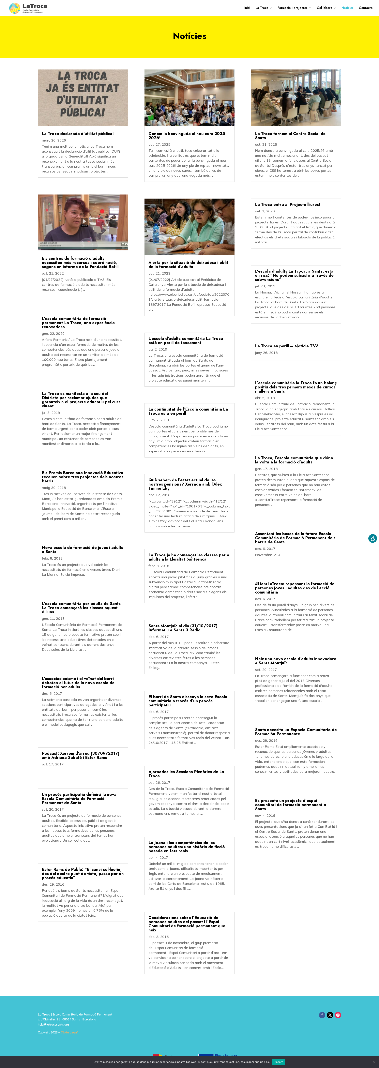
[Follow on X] (330, 1015)
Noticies (347, 8)
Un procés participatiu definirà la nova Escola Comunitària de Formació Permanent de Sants (79, 798)
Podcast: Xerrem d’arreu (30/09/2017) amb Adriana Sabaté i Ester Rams (80, 755)
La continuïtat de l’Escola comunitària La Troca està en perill (188, 411)
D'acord (278, 1061)
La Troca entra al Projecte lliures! (287, 204)
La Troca (261, 8)
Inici (247, 8)
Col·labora (324, 8)
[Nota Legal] (69, 1032)
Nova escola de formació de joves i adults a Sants (82, 550)
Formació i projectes (293, 8)
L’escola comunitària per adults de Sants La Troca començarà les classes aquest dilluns (81, 608)
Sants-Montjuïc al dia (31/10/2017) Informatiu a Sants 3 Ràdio (183, 628)
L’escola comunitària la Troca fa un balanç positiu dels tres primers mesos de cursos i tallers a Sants (296, 387)
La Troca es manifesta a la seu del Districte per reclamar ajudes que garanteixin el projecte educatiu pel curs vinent (81, 400)
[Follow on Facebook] (322, 1015)
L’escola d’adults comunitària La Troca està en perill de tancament (185, 341)
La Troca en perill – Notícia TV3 (286, 346)
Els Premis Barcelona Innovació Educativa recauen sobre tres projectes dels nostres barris (82, 477)
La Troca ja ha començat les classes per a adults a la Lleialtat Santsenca (188, 557)
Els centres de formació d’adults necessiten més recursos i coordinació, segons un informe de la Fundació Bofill (80, 262)
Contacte (366, 8)
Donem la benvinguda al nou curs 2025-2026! (187, 136)
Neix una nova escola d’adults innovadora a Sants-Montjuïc (295, 661)
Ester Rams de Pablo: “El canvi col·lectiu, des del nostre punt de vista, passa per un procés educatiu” (83, 873)
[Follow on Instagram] (338, 1015)
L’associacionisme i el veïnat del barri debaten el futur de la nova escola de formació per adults (78, 683)
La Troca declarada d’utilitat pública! (78, 134)
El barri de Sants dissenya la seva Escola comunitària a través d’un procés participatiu (187, 701)
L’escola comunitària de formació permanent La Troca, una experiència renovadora (78, 323)
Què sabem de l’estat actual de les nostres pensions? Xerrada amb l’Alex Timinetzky (185, 484)
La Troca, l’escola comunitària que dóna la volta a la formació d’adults (294, 460)
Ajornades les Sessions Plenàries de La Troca (186, 774)
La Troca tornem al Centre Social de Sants (290, 136)
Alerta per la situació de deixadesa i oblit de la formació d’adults (188, 265)
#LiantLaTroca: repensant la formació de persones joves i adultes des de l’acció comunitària (294, 588)
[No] (374, 1062)
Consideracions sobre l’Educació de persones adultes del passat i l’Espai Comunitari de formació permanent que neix (186, 924)
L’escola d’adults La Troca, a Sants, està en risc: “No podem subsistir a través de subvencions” (294, 275)
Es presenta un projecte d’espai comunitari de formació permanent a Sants (290, 805)
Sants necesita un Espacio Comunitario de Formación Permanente (296, 732)
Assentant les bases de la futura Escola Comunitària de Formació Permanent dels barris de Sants (295, 538)
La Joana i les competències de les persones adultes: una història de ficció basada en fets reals (186, 847)
